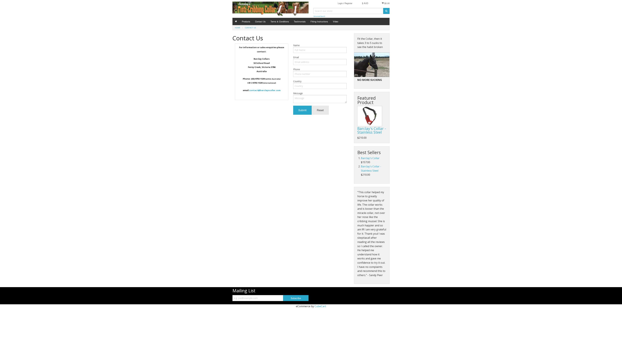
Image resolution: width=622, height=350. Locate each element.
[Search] (386, 11)
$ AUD (365, 3)
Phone (296, 69)
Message (298, 93)
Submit (302, 110)
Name (296, 45)
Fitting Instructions (319, 21)
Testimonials (300, 21)
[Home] (235, 21)
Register (348, 3)
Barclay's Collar (370, 158)
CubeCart (320, 306)
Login (340, 3)
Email (296, 57)
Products (246, 21)
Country (297, 81)
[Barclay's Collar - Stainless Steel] (369, 116)
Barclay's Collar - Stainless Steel (371, 130)
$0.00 (387, 3)
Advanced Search (319, 16)
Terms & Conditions (280, 21)
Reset (320, 110)
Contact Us (260, 21)
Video (335, 21)
